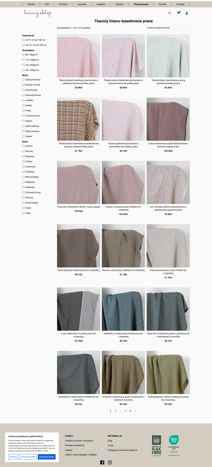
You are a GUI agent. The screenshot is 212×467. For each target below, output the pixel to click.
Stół (47, 4)
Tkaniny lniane (141, 4)
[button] (178, 13)
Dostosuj (13, 457)
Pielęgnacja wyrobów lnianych (122, 450)
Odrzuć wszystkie (28, 457)
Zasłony (119, 4)
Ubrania (31, 4)
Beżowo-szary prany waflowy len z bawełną (123, 270)
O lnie (110, 445)
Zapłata (68, 450)
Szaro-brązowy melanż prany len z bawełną (78, 270)
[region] (32, 447)
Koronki (162, 4)
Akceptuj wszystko (46, 457)
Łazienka (81, 4)
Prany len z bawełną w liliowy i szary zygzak (78, 206)
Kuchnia (63, 4)
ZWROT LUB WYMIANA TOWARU (81, 454)
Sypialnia (101, 4)
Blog (110, 440)
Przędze (180, 4)
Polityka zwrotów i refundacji (79, 440)
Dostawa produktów (74, 445)
